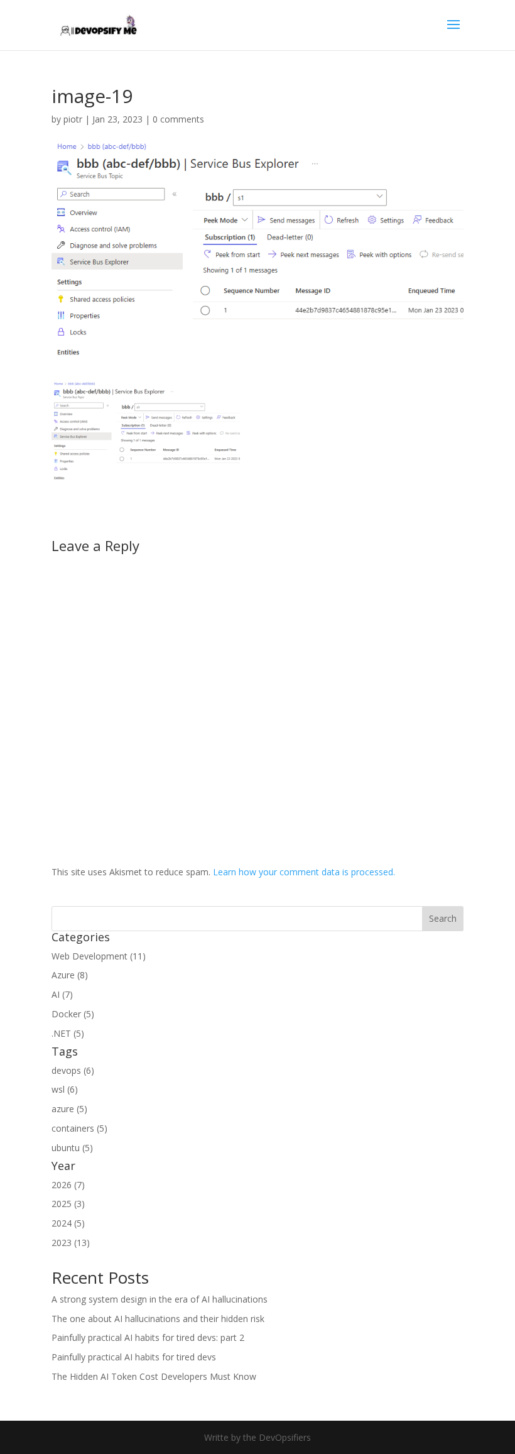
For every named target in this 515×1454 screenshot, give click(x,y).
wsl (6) (65, 1089)
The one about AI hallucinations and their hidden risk (158, 1319)
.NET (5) (68, 1033)
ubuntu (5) (72, 1148)
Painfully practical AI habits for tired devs (134, 1357)
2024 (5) (68, 1223)
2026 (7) (68, 1185)
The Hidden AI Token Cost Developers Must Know (154, 1376)
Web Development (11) (99, 956)
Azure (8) (70, 975)
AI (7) (62, 994)
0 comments (178, 119)
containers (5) (79, 1128)
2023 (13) (71, 1243)
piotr (72, 119)
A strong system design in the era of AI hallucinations (160, 1299)
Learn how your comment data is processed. (304, 872)
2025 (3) (68, 1204)
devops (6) (73, 1070)
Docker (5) (73, 1014)
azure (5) (69, 1109)
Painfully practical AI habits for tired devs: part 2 (148, 1337)
